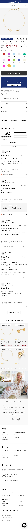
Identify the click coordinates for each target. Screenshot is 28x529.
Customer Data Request (8, 517)
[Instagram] (7, 510)
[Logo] (14, 5)
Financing (16, 437)
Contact (5, 489)
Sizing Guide (5, 437)
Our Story (5, 450)
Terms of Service (6, 520)
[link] (22, 39)
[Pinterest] (10, 510)
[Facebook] (3, 510)
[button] (19, 132)
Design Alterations (19, 435)
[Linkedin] (14, 510)
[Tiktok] (17, 510)
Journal (16, 455)
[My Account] (21, 5)
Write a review (14, 143)
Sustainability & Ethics (20, 450)
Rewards (4, 453)
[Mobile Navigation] (3, 5)
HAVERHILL (9, 515)
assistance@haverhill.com (9, 493)
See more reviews (14, 312)
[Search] (7, 5)
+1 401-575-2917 (6, 495)
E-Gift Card (5, 457)
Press (3, 455)
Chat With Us (20, 495)
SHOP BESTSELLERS (14, 85)
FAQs (3, 432)
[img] (9, 152)
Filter (14, 147)
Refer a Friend (18, 453)
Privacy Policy (5, 522)
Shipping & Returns (19, 432)
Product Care (6, 435)
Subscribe (5, 439)
